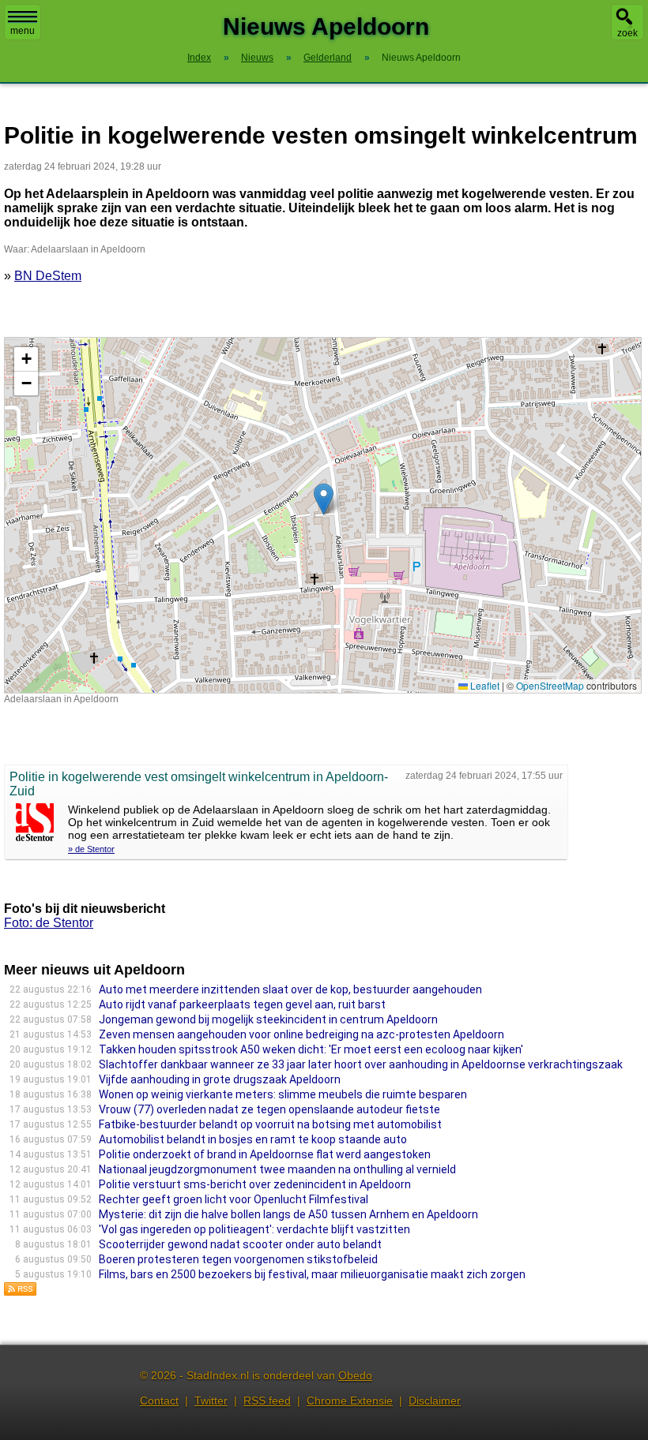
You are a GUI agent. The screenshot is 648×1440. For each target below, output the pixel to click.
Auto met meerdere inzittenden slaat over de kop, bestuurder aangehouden (290, 989)
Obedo (355, 1375)
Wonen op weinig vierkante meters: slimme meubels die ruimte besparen (283, 1094)
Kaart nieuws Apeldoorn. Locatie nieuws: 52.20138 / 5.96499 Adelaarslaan (321, 515)
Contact (159, 1400)
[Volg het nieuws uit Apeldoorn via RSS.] (20, 1292)
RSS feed (267, 1400)
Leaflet (483, 685)
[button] (323, 499)
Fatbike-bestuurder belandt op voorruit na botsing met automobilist (270, 1124)
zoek (627, 33)
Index (199, 57)
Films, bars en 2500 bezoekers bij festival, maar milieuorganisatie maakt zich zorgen (312, 1274)
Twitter (211, 1400)
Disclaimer (435, 1400)
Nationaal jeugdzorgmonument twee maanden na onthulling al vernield (277, 1169)
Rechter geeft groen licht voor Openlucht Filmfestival (233, 1199)
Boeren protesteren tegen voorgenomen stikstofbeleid (238, 1259)
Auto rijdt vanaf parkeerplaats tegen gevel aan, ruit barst (242, 1004)
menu (22, 30)
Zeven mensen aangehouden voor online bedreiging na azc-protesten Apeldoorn (301, 1034)
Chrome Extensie (350, 1400)
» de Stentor (91, 849)
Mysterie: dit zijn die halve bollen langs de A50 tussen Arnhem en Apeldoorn (288, 1214)
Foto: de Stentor (48, 922)
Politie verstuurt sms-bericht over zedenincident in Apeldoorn (255, 1184)
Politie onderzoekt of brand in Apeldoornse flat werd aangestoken (265, 1154)
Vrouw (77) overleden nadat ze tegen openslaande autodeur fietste (269, 1109)
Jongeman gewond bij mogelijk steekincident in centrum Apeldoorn (268, 1019)
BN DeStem (47, 275)
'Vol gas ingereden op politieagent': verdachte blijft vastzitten (254, 1229)
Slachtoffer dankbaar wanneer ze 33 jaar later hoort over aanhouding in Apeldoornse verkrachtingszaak (361, 1064)
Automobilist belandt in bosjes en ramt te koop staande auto (253, 1139)
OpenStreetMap (550, 685)
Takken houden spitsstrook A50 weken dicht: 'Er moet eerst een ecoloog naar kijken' (311, 1049)
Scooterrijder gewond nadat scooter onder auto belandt (240, 1244)
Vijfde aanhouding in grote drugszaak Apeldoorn (220, 1079)
